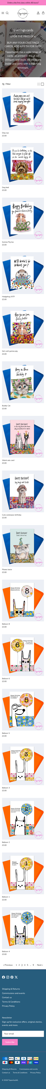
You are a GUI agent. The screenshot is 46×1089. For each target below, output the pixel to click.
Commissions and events (13, 993)
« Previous (8, 965)
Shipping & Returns (11, 989)
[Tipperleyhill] (23, 13)
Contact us (7, 997)
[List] (42, 84)
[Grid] (38, 84)
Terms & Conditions (11, 1001)
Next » (40, 965)
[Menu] (3, 13)
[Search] (8, 13)
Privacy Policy (8, 1006)
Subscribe (9, 1042)
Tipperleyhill (13, 1080)
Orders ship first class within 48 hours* (23, 2)
